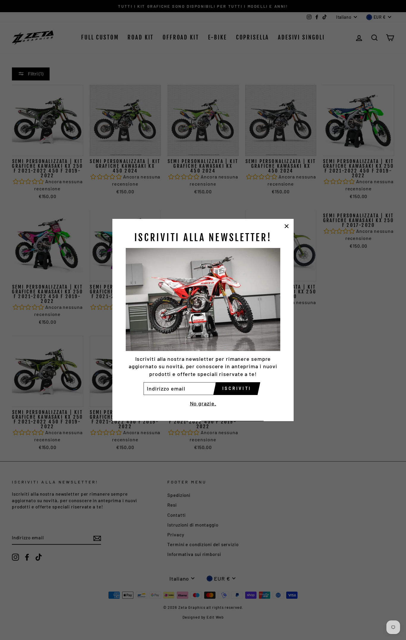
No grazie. (203, 403)
